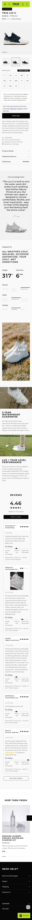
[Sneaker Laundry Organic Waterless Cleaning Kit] (16, 819)
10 (10, 81)
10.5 (16, 81)
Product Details (7, 151)
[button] (5, 16)
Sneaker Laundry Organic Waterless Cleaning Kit (12, 838)
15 (27, 86)
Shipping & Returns (9, 156)
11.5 (27, 81)
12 (4, 86)
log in (20, 109)
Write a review (16, 517)
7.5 (10, 75)
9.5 (5, 81)
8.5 (22, 75)
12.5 (10, 86)
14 (21, 86)
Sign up (13, 109)
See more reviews (16, 778)
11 (21, 81)
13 (16, 86)
